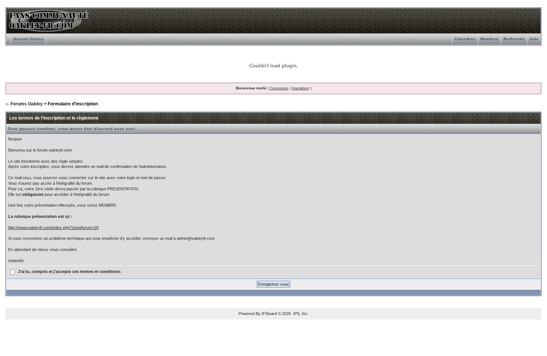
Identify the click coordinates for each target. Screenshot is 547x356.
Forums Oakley (26, 104)
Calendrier (465, 39)
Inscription (300, 88)
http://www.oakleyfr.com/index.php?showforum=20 (53, 227)
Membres (489, 39)
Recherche (514, 39)
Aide (534, 39)
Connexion (279, 88)
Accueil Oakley (28, 39)
